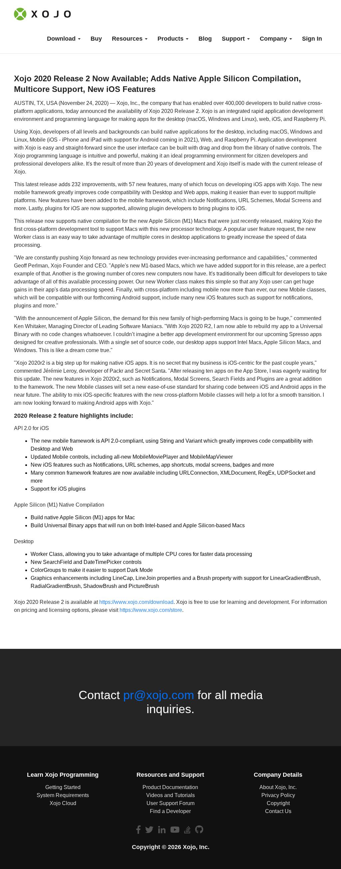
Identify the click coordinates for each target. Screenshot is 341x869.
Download (62, 38)
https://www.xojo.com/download (136, 602)
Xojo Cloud (63, 803)
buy (96, 38)
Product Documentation (170, 787)
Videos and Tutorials (170, 795)
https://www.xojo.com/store (151, 610)
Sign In (312, 38)
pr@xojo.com (158, 695)
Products (171, 38)
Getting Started (63, 787)
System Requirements (63, 795)
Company (274, 38)
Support (234, 38)
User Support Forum (170, 803)
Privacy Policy (278, 795)
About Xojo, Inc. (278, 787)
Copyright (278, 803)
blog (205, 38)
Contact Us (278, 811)
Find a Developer (170, 811)
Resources (128, 38)
